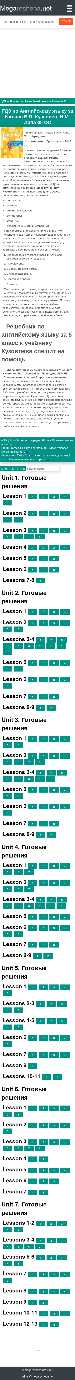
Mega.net (26, 7)
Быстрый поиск (13, 469)
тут (18, 444)
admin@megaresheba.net (37, 1376)
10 (7, 652)
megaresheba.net (35, 1370)
